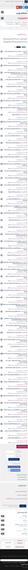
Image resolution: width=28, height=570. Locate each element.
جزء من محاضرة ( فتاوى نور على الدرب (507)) (17, 133)
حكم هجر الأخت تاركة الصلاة (13, 367)
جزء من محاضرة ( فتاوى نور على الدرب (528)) (17, 140)
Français (12, 1)
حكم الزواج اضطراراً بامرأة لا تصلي (12, 374)
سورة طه (25, 529)
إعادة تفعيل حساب (22, 479)
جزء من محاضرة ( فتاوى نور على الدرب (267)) (17, 428)
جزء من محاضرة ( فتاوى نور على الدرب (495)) (17, 119)
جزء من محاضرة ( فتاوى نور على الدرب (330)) (17, 70)
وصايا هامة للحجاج (16, 346)
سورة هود (25, 520)
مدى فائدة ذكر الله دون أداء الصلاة (12, 395)
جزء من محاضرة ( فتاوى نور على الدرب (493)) (17, 112)
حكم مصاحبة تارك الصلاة (14, 255)
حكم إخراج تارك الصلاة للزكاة (13, 142)
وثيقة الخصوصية (21, 562)
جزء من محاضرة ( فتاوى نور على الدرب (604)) (17, 182)
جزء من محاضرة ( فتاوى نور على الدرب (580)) (17, 168)
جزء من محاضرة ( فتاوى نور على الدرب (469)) (17, 98)
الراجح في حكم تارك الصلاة (14, 332)
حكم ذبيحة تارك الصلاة (14, 192)
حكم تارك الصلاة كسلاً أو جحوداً (12, 184)
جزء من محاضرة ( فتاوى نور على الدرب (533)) (17, 154)
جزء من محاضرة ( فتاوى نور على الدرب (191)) (17, 379)
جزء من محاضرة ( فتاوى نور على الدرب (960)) (17, 273)
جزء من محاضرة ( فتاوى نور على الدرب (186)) (17, 372)
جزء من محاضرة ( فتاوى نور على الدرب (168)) (17, 358)
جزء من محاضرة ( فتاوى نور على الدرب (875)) (17, 259)
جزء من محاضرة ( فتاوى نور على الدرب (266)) (17, 421)
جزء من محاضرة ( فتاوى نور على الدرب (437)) (17, 91)
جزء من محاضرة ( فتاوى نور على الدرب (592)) (17, 175)
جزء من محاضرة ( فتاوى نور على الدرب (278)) (17, 435)
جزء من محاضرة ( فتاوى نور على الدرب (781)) (17, 224)
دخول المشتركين (14, 459)
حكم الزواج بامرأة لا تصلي (14, 437)
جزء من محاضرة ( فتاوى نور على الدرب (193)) (17, 386)
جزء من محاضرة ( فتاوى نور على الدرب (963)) (17, 280)
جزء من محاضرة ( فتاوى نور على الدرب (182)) (17, 365)
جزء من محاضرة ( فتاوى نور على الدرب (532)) (17, 147)
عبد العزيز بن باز (20, 54)
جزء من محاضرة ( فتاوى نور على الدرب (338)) (17, 77)
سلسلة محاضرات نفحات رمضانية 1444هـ (16, 498)
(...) (26, 535)
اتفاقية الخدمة (14, 562)
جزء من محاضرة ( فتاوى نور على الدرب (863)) (17, 252)
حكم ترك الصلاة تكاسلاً (14, 227)
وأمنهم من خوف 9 (21, 495)
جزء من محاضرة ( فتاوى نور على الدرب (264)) (17, 414)
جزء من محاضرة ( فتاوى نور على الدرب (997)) (17, 287)
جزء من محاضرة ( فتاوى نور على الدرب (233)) (17, 400)
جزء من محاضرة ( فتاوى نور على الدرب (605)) (17, 189)
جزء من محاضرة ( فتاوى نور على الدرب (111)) (17, 330)
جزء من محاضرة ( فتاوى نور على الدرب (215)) (17, 393)
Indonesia (24, 4)
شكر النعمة (24, 516)
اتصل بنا (8, 562)
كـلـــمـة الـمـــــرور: (18, 455)
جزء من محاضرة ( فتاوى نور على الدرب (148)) (17, 344)
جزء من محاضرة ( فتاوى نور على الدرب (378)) (17, 84)
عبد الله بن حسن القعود (23, 518)
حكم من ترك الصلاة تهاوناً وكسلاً (12, 58)
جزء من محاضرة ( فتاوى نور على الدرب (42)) (17, 309)
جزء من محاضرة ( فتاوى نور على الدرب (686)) (17, 210)
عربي (26, 1)
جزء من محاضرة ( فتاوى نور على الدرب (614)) (17, 196)
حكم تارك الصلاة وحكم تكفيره (12, 416)
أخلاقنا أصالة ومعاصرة (20, 491)
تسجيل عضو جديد (22, 477)
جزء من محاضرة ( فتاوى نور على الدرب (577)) (17, 161)
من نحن (4, 562)
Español (22, 1)
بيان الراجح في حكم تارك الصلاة (12, 149)
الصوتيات (23, 18)
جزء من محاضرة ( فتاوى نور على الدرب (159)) (17, 351)
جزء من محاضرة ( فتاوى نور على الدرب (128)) (17, 337)
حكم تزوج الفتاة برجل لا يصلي (13, 430)
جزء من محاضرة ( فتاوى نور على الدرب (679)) (17, 203)
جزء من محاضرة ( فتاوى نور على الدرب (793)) (17, 238)
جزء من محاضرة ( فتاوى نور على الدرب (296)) (17, 442)
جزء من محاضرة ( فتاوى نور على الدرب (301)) (17, 56)
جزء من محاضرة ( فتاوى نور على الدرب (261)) (17, 407)
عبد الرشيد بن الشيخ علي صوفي (21, 531)
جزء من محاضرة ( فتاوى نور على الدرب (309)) (17, 63)
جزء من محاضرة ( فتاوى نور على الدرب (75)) (17, 323)
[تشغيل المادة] (1, 51)
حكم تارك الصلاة (16, 114)
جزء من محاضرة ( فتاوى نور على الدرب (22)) (17, 294)
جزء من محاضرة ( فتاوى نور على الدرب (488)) (17, 105)
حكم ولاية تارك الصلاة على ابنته (12, 283)
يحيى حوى (25, 522)
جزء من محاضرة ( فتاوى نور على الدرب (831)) (17, 245)
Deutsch (17, 1)
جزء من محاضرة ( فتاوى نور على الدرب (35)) (17, 301)
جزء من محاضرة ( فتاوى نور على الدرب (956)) (17, 266)
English (7, 1)
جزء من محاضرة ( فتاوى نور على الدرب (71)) (17, 316)
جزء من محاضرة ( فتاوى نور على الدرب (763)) (17, 217)
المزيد (22, 506)
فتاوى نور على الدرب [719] (21, 524)
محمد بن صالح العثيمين (23, 526)
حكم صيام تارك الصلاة (15, 220)
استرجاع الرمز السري (22, 474)
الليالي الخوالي (24, 533)
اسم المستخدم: (18, 451)
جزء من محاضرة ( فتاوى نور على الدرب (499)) (17, 126)
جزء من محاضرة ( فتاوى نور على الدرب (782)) (17, 231)
